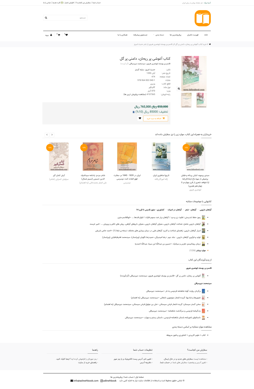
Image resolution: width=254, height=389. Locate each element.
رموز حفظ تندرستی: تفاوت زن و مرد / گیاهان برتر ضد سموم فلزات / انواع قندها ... (166, 217)
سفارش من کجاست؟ (83, 3)
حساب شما (97, 3)
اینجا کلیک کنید (63, 359)
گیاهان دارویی (206, 210)
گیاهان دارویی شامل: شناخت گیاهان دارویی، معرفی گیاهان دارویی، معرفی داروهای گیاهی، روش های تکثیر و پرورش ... (151, 224)
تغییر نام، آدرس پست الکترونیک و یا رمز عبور (132, 359)
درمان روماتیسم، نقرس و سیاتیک (187, 244)
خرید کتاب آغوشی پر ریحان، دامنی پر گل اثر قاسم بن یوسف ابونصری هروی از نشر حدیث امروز (170, 44)
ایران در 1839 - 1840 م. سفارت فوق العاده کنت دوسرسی (127, 177)
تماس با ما (47, 3)
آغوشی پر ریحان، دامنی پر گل (188, 276)
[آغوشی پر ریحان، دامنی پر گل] (178, 88)
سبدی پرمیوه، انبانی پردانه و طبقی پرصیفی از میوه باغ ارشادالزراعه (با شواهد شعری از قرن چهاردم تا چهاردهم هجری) (195, 181)
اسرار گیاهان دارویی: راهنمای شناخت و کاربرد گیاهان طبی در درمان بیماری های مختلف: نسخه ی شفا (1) (157, 230)
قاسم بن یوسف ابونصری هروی (158, 63)
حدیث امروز (150, 69)
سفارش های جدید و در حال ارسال (178, 359)
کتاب (204, 335)
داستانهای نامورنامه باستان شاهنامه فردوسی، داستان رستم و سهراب (172, 317)
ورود (47, 35)
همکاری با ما (122, 34)
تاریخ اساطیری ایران (161, 175)
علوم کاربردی (193, 335)
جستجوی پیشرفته (140, 34)
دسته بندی (160, 34)
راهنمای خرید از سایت (87, 362)
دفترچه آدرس (145, 362)
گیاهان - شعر (190, 210)
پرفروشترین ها (175, 34)
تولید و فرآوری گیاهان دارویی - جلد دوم (184, 237)
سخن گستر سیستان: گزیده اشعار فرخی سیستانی (180, 304)
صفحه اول (139, 377)
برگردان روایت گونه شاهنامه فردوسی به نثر (183, 291)
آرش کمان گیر (59, 175)
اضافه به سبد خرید (154, 118)
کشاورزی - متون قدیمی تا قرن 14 (150, 210)
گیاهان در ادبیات (175, 210)
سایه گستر (139, 69)
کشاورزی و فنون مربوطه (176, 335)
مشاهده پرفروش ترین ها (134, 94)
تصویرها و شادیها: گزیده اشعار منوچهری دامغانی (180, 297)
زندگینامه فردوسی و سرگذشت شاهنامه (184, 311)
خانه (206, 34)
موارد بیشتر (201, 250)
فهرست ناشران (192, 34)
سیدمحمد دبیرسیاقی (137, 63)
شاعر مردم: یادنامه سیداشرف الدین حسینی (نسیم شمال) (93, 177)
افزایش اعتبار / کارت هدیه (63, 3)
